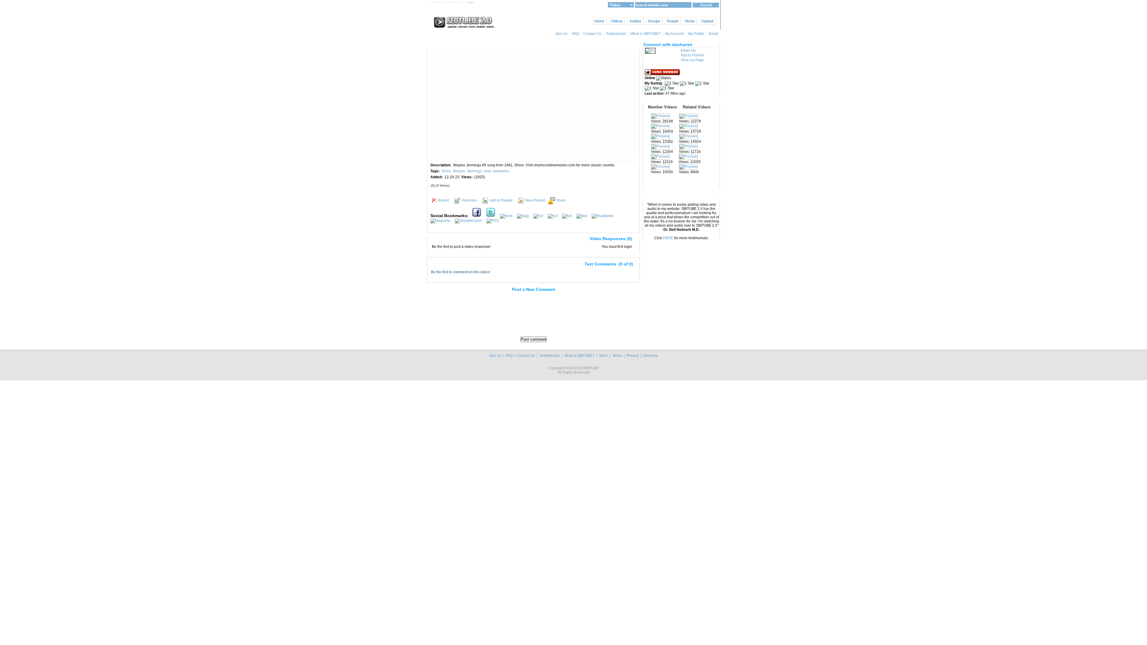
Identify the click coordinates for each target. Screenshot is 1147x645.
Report (443, 200)
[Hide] (434, 240)
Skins (603, 356)
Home (599, 21)
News (690, 21)
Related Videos (697, 107)
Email (714, 34)
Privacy (633, 356)
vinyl (487, 171)
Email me (688, 50)
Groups (654, 21)
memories (501, 171)
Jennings (474, 171)
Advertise (650, 356)
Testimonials (616, 34)
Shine (446, 171)
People (673, 21)
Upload (707, 21)
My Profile (696, 34)
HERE (668, 238)
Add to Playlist (500, 200)
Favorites (469, 200)
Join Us (561, 34)
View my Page (692, 60)
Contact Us (592, 34)
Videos (617, 21)
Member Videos (662, 107)
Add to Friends (692, 55)
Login (470, 2)
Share (561, 200)
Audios (635, 21)
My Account (674, 34)
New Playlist (535, 200)
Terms (617, 356)
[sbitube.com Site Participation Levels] (662, 74)
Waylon (459, 171)
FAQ (575, 34)
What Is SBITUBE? (646, 34)
